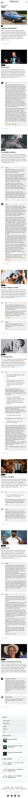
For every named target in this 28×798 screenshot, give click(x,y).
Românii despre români (9, 287)
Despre (12, 787)
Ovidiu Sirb (5, 729)
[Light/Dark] (2, 2)
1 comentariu (6, 128)
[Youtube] (12, 796)
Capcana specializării (9, 28)
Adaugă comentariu (7, 43)
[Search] (26, 2)
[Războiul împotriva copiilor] (5, 777)
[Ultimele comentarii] (5, 764)
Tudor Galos (14, 1)
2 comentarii (6, 263)
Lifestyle (3, 545)
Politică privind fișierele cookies (7, 788)
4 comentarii (6, 706)
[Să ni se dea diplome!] (5, 771)
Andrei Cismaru (6, 723)
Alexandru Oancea (6, 720)
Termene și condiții (19, 787)
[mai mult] (8, 39)
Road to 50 (5, 548)
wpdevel (17, 792)
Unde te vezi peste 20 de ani (11, 662)
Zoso (4, 731)
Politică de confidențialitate (21, 788)
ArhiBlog (5, 726)
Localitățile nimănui (8, 152)
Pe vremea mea (6, 357)
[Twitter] (15, 796)
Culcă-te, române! (7, 477)
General (3, 354)
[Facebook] (8, 796)
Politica (3, 65)
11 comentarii (6, 524)
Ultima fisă (5, 67)
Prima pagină (7, 787)
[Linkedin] (19, 796)
